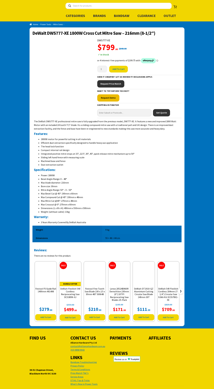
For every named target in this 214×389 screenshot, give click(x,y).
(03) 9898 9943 (77, 349)
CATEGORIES (75, 15)
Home (35, 24)
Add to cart (119, 69)
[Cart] (175, 6)
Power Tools (45, 24)
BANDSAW (121, 15)
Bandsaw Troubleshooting (83, 362)
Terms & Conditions (80, 369)
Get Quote (161, 112)
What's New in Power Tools (84, 384)
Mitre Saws (58, 24)
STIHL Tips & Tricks (80, 380)
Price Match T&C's (79, 373)
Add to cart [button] (45, 317)
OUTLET (170, 15)
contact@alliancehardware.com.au (87, 346)
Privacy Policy (77, 365)
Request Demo (108, 97)
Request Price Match (110, 83)
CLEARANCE (146, 15)
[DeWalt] (170, 52)
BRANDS (99, 15)
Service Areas (76, 376)
